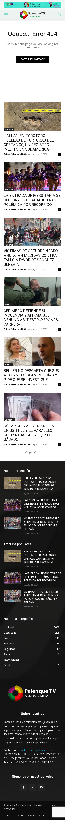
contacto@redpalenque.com (36, 750)
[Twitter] (32, 787)
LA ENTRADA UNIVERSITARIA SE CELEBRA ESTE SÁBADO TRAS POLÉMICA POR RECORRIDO (32, 200)
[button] (6, 14)
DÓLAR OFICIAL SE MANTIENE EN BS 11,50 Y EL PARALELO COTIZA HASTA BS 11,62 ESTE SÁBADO (30, 433)
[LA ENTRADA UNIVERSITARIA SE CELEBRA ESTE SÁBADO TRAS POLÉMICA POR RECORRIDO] (32, 176)
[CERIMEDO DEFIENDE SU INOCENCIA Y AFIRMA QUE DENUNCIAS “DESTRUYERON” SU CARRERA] (32, 291)
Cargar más (31, 452)
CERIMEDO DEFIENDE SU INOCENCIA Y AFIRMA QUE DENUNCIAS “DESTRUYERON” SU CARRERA (32, 317)
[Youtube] (41, 787)
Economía (9, 420)
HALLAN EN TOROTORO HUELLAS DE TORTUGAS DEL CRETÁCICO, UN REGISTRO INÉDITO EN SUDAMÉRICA (29, 142)
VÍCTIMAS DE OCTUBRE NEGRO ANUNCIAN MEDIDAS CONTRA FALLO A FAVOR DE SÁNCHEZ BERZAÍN (31, 258)
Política (8, 304)
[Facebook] (23, 787)
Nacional (9, 129)
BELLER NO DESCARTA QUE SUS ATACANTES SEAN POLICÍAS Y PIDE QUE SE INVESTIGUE (31, 375)
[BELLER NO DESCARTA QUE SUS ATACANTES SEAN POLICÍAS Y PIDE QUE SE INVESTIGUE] (32, 351)
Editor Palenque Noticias (17, 154)
